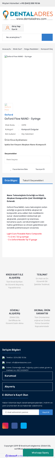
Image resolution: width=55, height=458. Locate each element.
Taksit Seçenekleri (33, 180)
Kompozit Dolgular (30, 129)
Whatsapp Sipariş (40, 452)
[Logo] (27, 15)
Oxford (9, 114)
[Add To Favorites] (19, 169)
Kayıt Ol (46, 412)
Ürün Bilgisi (11, 180)
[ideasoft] (11, 455)
